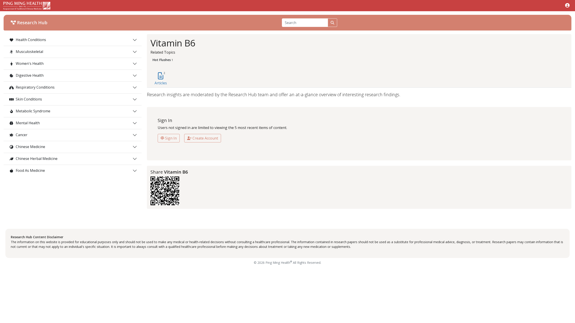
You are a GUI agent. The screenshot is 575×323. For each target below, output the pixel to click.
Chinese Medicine (30, 146)
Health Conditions (30, 39)
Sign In (170, 138)
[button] (567, 5)
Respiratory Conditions (35, 87)
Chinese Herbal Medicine (36, 158)
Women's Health (29, 63)
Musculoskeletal (29, 51)
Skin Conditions (28, 99)
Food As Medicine (30, 170)
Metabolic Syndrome (32, 111)
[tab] (160, 79)
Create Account (205, 138)
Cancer (21, 134)
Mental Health (27, 122)
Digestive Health (29, 75)
